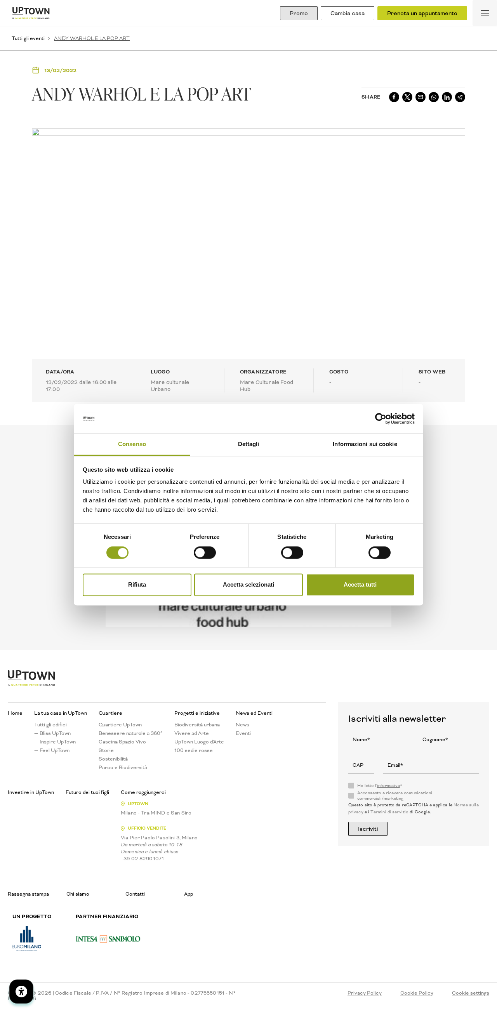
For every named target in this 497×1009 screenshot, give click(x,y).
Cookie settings (470, 993)
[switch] (205, 552)
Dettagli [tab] (248, 444)
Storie (106, 750)
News (242, 725)
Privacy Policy (365, 993)
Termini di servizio (389, 812)
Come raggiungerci (143, 792)
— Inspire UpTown (55, 742)
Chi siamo (77, 894)
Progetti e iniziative (197, 713)
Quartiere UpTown (120, 725)
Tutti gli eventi (28, 38)
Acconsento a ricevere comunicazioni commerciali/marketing (394, 795)
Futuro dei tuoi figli (87, 792)
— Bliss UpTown (52, 733)
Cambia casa (347, 13)
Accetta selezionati (248, 585)
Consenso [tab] (132, 444)
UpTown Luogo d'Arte (199, 742)
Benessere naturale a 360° (131, 733)
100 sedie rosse (193, 750)
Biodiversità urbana (197, 725)
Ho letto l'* (379, 785)
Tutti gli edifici (50, 725)
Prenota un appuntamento (422, 13)
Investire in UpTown (31, 792)
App (188, 894)
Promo (299, 13)
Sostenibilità (113, 759)
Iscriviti (368, 829)
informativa (388, 785)
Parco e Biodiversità (123, 767)
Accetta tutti (360, 585)
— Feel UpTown (52, 750)
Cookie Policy (416, 993)
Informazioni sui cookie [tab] (365, 444)
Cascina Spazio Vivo (122, 742)
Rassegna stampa (28, 894)
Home (15, 713)
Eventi (243, 733)
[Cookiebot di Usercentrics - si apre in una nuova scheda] (381, 418)
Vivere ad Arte (191, 733)
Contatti (135, 894)
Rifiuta (137, 585)
